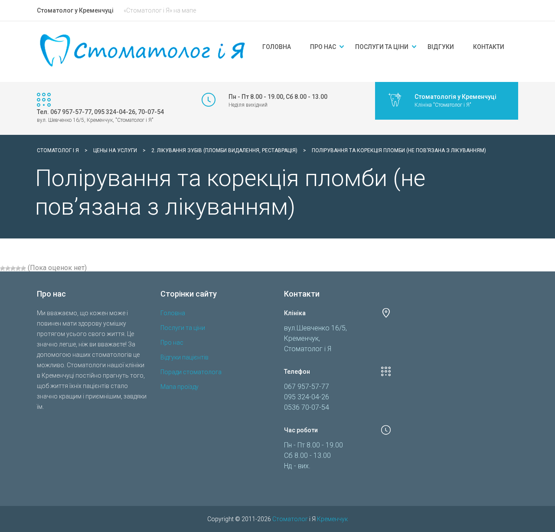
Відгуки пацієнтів (184, 357)
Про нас (323, 46)
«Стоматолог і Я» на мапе (160, 10)
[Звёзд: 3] (13, 268)
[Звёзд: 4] (18, 268)
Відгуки (441, 46)
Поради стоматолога (191, 372)
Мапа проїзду (179, 386)
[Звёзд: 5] (23, 268)
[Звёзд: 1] (2, 268)
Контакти (488, 46)
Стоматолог (290, 519)
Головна (276, 46)
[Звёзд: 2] (7, 268)
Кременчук (332, 519)
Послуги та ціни (381, 46)
